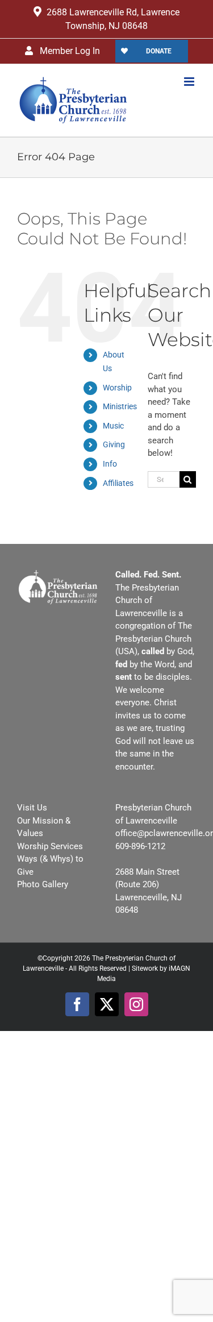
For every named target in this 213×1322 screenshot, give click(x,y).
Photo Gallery (42, 884)
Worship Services (50, 846)
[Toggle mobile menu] (190, 82)
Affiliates (118, 483)
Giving (114, 444)
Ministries (120, 406)
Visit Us (32, 808)
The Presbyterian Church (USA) (153, 638)
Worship (117, 387)
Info (110, 463)
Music (113, 425)
